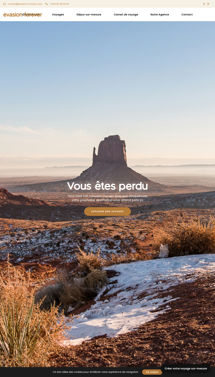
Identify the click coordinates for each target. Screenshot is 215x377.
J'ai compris (152, 372)
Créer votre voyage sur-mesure (186, 368)
